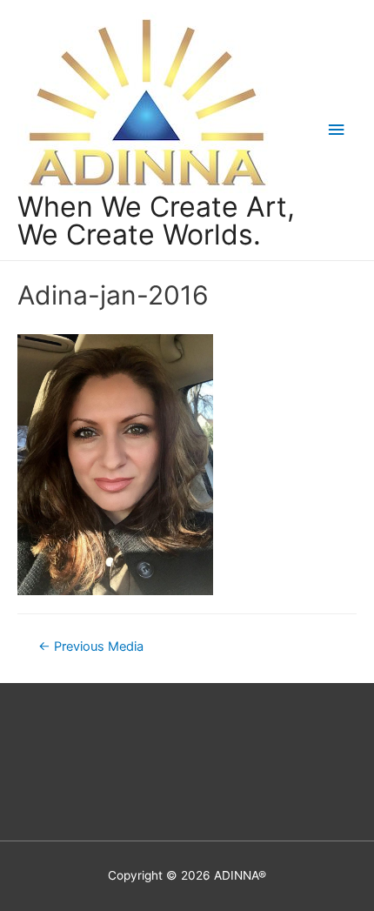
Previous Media (91, 646)
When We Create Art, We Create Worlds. (156, 220)
